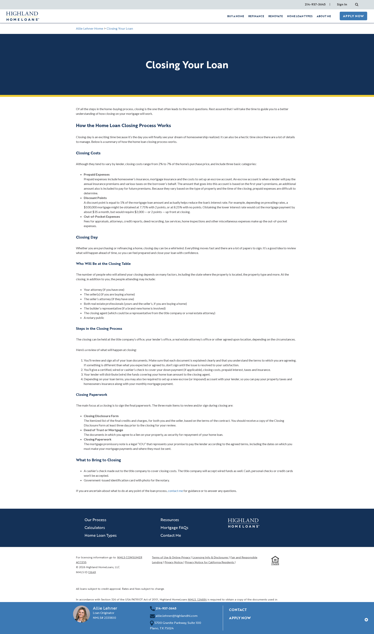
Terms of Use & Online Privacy (171, 557)
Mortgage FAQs (174, 527)
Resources (170, 520)
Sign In (342, 4)
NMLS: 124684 (197, 599)
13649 (92, 572)
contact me (175, 491)
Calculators (95, 527)
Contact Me (171, 535)
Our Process (95, 520)
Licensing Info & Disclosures (210, 557)
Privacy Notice (174, 562)
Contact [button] (238, 609)
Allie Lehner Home (89, 28)
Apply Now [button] (240, 617)
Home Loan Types (101, 535)
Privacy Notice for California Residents (210, 562)
